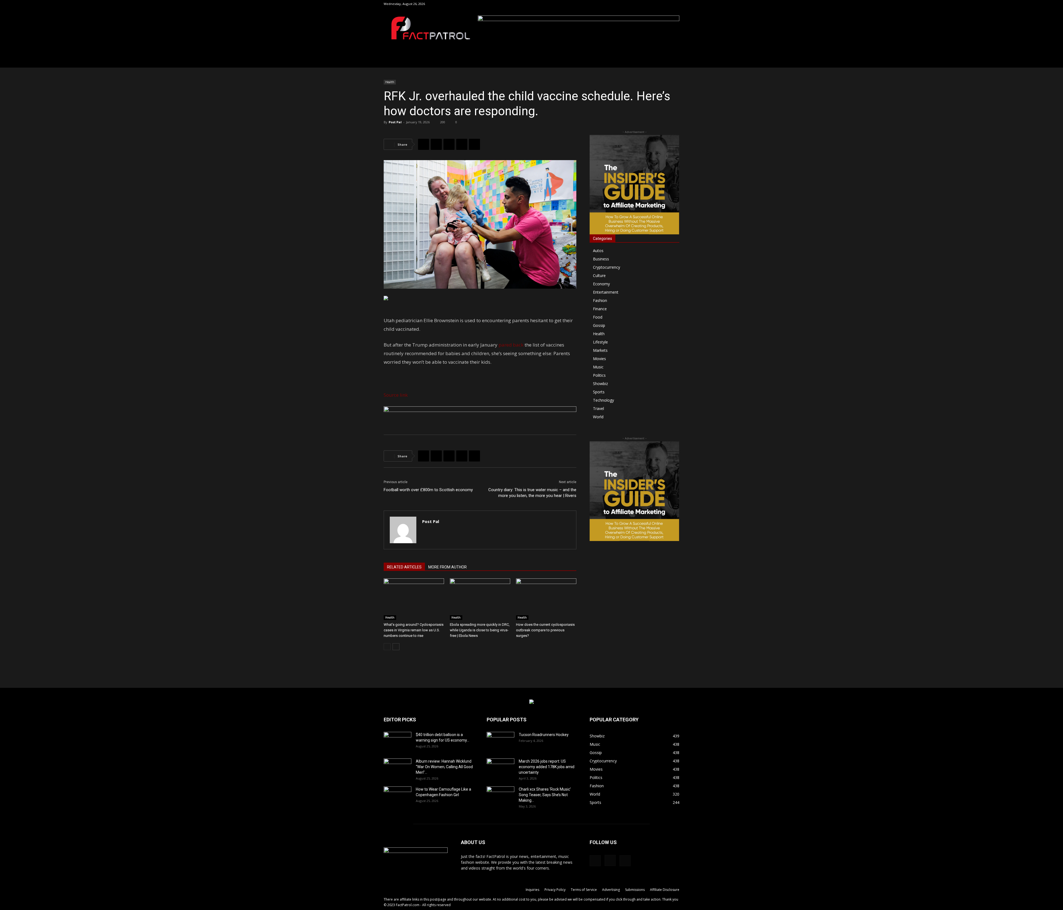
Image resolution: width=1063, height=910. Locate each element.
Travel (598, 408)
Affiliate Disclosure (664, 889)
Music (598, 367)
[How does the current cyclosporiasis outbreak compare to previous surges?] (546, 599)
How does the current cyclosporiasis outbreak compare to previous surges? (545, 630)
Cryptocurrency (606, 267)
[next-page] (396, 646)
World (598, 416)
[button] (648, 4)
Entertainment (605, 292)
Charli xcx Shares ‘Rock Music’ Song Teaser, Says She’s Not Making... (545, 795)
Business (601, 259)
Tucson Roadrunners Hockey (544, 734)
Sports (599, 391)
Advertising (611, 889)
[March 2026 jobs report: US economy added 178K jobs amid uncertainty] (500, 768)
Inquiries (532, 889)
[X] (675, 4)
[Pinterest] (449, 144)
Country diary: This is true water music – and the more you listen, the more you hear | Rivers (532, 492)
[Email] (474, 144)
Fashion (600, 300)
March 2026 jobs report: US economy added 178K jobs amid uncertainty (546, 767)
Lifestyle (600, 342)
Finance (600, 308)
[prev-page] (387, 646)
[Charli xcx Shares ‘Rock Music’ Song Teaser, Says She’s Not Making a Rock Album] (500, 796)
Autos (598, 250)
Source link (396, 395)
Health (389, 82)
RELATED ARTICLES (404, 567)
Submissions (635, 889)
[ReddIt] (461, 144)
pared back (511, 345)
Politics (599, 375)
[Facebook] (657, 4)
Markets (600, 350)
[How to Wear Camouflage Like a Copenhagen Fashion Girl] (397, 796)
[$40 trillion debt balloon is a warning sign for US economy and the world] (397, 741)
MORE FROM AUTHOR (447, 567)
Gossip (599, 325)
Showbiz (600, 383)
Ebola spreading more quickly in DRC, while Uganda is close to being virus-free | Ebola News (480, 630)
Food (597, 317)
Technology (603, 400)
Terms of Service (584, 889)
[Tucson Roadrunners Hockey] (500, 741)
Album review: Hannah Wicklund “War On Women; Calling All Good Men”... (444, 767)
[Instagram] (666, 4)
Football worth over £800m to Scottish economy (428, 489)
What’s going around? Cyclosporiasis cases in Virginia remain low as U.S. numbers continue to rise (413, 630)
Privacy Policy (555, 889)
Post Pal (395, 122)
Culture (599, 275)
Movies (599, 358)
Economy (601, 283)
